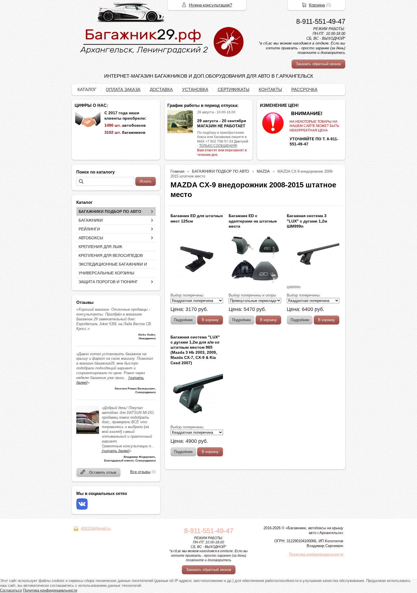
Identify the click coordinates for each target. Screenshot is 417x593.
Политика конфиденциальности (316, 554)
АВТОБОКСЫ (91, 238)
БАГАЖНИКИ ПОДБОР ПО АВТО (110, 211)
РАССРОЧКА (304, 89)
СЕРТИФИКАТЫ (233, 89)
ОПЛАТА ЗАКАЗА (123, 89)
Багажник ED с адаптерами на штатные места (253, 220)
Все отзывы (140, 472)
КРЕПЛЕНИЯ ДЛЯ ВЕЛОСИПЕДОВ (111, 255)
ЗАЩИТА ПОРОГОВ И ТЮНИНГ (108, 281)
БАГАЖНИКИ (91, 220)
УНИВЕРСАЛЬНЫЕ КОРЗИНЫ (106, 273)
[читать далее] (115, 451)
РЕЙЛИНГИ (89, 229)
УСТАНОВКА (195, 89)
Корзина (317, 5)
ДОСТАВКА (161, 89)
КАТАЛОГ (86, 89)
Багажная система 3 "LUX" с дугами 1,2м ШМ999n (307, 220)
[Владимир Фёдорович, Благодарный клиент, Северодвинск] (87, 433)
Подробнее (183, 320)
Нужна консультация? (210, 5)
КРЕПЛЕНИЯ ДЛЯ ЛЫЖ (100, 246)
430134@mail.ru (96, 528)
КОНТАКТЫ (270, 89)
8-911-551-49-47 (320, 21)
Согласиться (11, 590)
